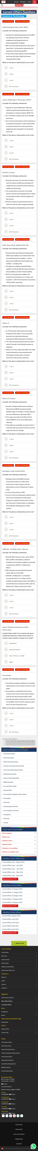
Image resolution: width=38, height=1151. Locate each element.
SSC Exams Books (8, 758)
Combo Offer (4, 1032)
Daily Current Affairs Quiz (8, 970)
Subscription (4, 1022)
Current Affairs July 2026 (10, 919)
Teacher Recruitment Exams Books (13, 766)
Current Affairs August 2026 (11, 916)
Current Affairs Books (9, 786)
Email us (5, 1084)
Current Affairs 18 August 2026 (12, 902)
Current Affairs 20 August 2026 (12, 896)
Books (3, 1015)
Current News (4, 952)
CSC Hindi (6, 802)
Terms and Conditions (19, 1134)
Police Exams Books (6, 1056)
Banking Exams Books (9, 774)
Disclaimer (19, 1143)
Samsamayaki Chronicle (10, 806)
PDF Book (6, 818)
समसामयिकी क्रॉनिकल (6, 1005)
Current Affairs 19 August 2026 (12, 899)
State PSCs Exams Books (10, 762)
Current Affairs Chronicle (11, 810)
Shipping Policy (19, 1139)
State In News (5, 963)
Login (16, 1)
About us (3, 977)
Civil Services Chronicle (7, 997)
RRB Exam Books (8, 782)
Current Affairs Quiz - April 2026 (12, 876)
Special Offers (7, 790)
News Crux (4, 956)
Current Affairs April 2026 (10, 929)
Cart (30, 1)
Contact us (4, 988)
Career (3, 980)
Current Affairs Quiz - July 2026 (12, 865)
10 (32, 741)
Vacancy (3, 984)
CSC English (7, 798)
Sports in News (5, 959)
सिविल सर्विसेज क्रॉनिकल (6, 1001)
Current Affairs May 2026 (10, 926)
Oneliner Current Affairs (7, 966)
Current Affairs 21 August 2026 (12, 892)
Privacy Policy (19, 1124)
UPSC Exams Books (9, 753)
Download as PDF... (11, 879)
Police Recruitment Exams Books (13, 770)
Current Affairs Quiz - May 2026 (12, 872)
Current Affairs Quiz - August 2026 (13, 862)
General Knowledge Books (11, 778)
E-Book (5, 822)
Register (23, 1)
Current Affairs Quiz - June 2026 (12, 869)
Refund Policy (19, 1129)
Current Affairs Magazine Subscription (14, 794)
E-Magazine (7, 814)
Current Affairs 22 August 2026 (12, 889)
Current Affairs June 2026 (10, 923)
